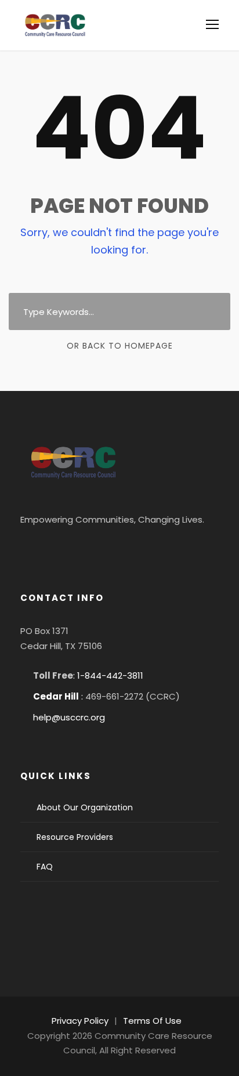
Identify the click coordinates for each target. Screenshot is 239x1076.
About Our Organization (85, 807)
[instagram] (129, 548)
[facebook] (35, 548)
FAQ (45, 866)
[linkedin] (66, 548)
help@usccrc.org (69, 717)
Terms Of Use (152, 1021)
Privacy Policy (80, 1021)
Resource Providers (75, 837)
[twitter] (98, 548)
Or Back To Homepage (120, 346)
